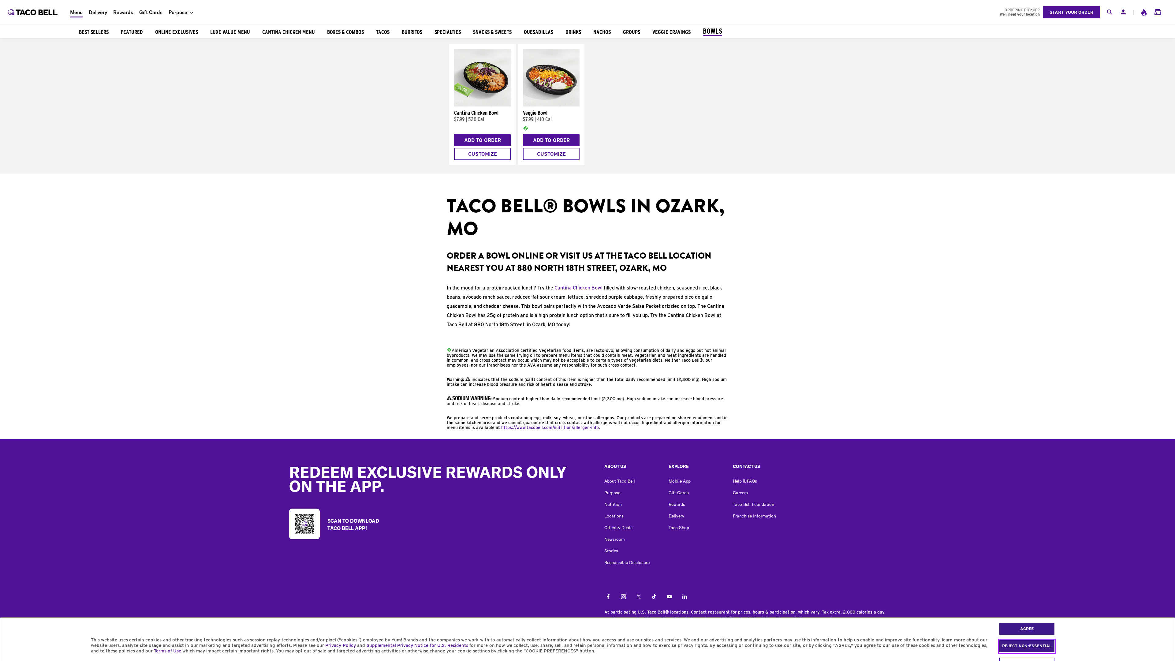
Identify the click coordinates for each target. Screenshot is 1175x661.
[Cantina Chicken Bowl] (482, 105)
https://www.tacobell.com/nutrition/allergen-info (550, 427)
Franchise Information (754, 516)
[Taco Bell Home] (33, 12)
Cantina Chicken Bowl (578, 288)
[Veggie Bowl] (551, 105)
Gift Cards (150, 12)
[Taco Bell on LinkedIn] (684, 597)
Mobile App (680, 481)
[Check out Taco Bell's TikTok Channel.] (654, 597)
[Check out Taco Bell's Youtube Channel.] (669, 597)
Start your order (1071, 12)
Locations (614, 516)
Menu (76, 12)
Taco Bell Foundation (753, 504)
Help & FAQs (745, 481)
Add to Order (482, 140)
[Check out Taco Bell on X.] (639, 597)
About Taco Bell (619, 481)
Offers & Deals (618, 527)
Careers (740, 492)
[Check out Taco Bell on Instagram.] (623, 597)
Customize (482, 154)
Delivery (98, 12)
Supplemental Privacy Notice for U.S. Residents (417, 645)
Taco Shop (679, 527)
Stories (611, 551)
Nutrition (613, 504)
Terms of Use (167, 651)
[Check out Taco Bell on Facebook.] (608, 597)
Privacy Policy (340, 645)
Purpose (178, 12)
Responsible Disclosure (627, 562)
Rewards (123, 12)
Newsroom (614, 539)
